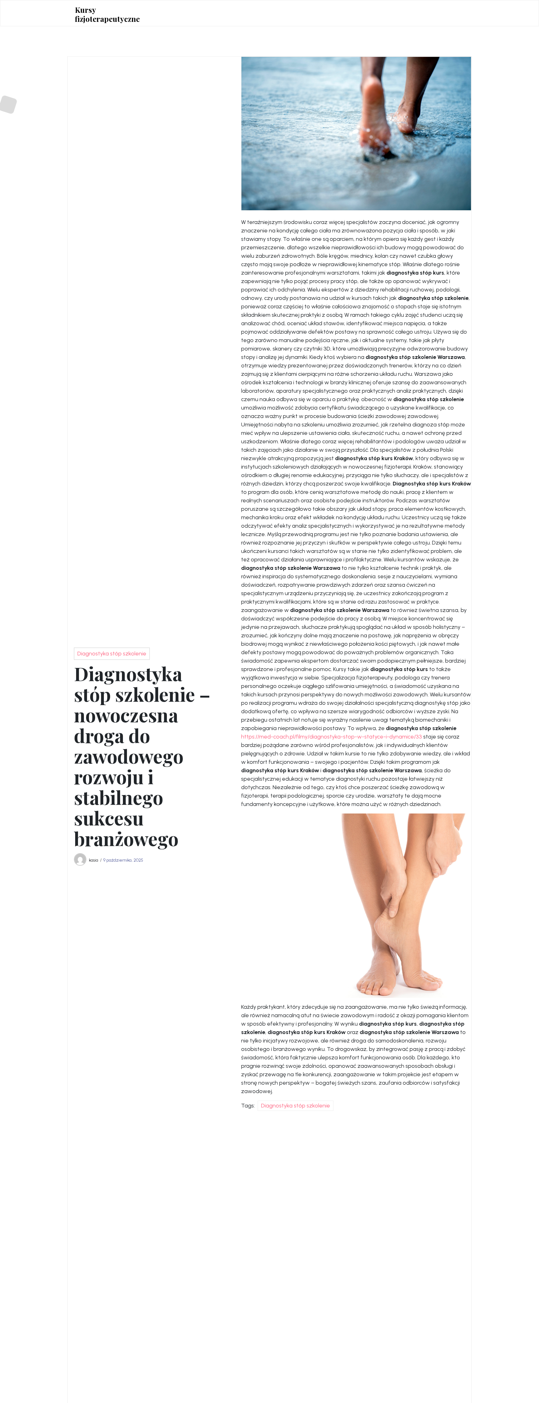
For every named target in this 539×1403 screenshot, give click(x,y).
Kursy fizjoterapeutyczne (107, 14)
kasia (93, 860)
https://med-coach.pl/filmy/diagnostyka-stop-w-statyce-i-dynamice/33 (331, 736)
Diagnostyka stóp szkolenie (111, 653)
